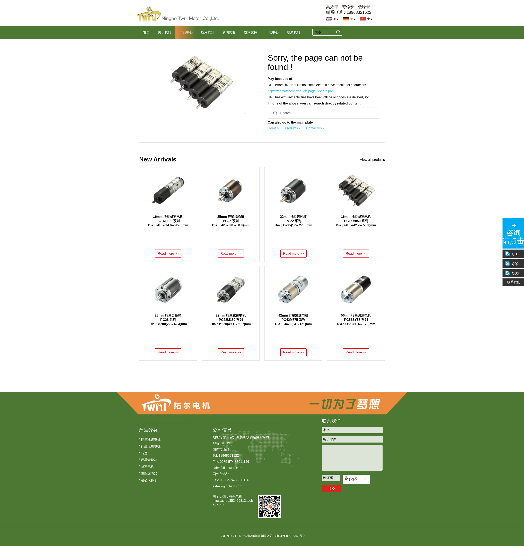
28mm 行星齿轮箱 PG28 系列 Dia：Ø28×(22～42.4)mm (168, 320)
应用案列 (207, 32)
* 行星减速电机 (149, 439)
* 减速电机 (146, 466)
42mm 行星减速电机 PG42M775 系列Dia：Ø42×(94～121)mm (293, 320)
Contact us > (315, 128)
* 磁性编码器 (148, 473)
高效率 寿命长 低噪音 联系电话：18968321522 (348, 10)
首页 (146, 32)
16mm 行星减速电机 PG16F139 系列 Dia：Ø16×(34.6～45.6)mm (168, 221)
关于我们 (164, 32)
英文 (336, 18)
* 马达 (143, 453)
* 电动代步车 (148, 480)
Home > (273, 128)
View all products (372, 159)
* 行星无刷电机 (149, 446)
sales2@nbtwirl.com (227, 468)
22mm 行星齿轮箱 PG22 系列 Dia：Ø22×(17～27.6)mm (293, 221)
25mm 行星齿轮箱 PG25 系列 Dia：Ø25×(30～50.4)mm (231, 221)
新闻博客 (229, 32)
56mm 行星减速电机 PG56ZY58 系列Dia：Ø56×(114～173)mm (356, 320)
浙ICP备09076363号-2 (290, 536)
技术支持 (250, 32)
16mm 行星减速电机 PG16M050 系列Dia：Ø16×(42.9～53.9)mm (356, 221)
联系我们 (293, 32)
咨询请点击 (513, 236)
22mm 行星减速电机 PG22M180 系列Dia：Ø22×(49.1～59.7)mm (231, 320)
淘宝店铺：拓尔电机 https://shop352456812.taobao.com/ (233, 500)
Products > (292, 128)
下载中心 (272, 32)
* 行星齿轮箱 (148, 460)
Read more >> (168, 253)
